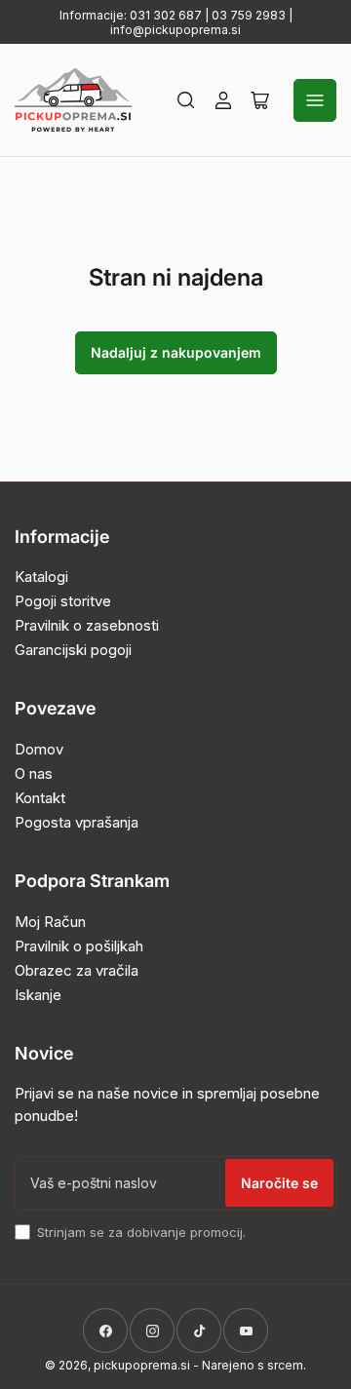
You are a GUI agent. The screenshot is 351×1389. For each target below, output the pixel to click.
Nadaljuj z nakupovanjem (176, 352)
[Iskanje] (186, 100)
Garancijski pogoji (73, 649)
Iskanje (38, 994)
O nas (34, 773)
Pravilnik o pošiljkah (79, 946)
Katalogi (41, 576)
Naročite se (279, 1183)
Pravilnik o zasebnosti (87, 625)
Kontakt (40, 798)
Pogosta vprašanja (76, 822)
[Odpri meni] (314, 100)
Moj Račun (50, 921)
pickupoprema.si (142, 1365)
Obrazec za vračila (76, 970)
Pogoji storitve (63, 601)
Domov (39, 749)
